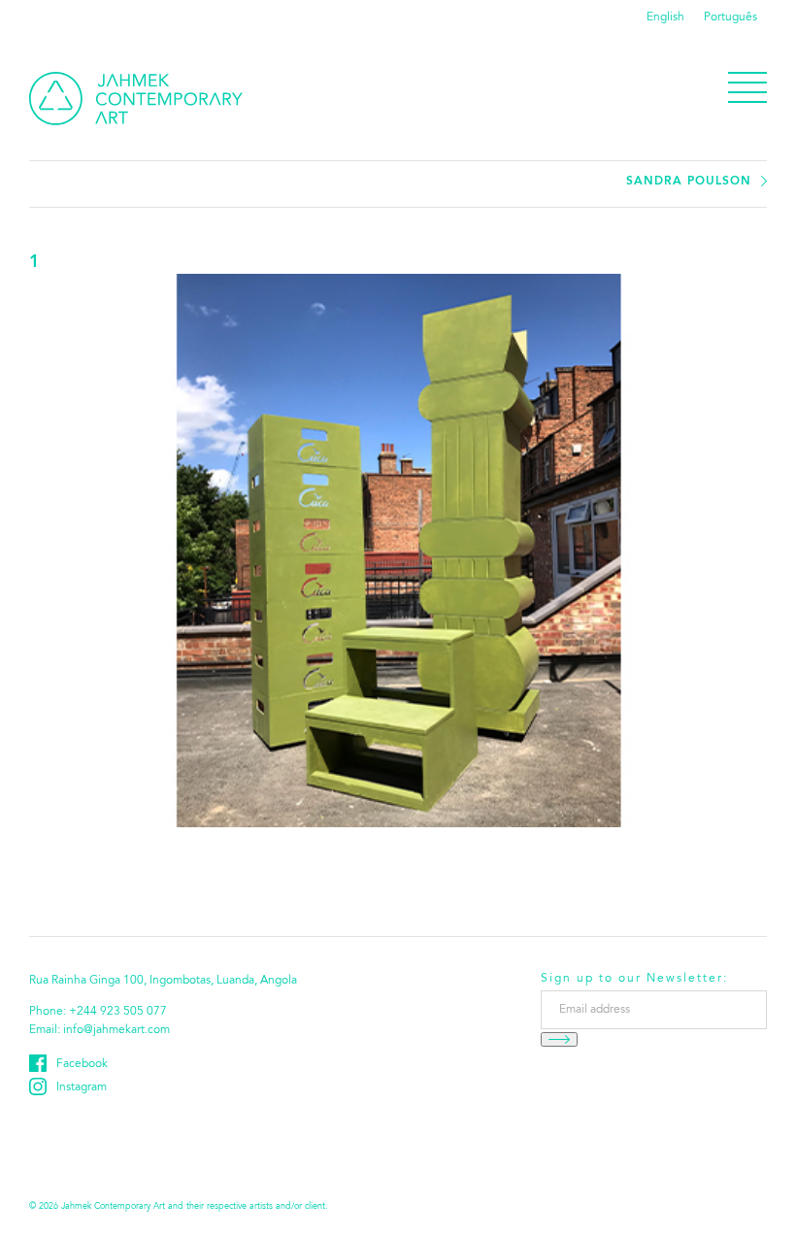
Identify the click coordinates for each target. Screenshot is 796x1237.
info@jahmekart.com (116, 1030)
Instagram (81, 1087)
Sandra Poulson (688, 181)
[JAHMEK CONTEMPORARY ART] (136, 98)
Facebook (82, 1064)
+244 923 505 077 (118, 1012)
